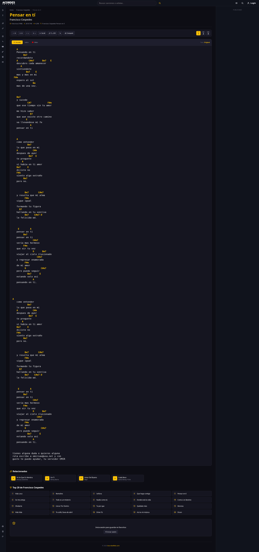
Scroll (43, 33)
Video (36, 42)
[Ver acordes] (3, 56)
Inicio (12, 10)
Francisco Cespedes (23, 10)
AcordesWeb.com (113, 546)
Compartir (70, 33)
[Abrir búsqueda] (242, 3)
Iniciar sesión (111, 532)
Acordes (18, 42)
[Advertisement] (237, 52)
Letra (26, 42)
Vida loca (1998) (17, 24)
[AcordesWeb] (12, 3)
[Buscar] (159, 3)
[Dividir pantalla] (3, 62)
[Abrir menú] (236, 3)
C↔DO (53, 33)
